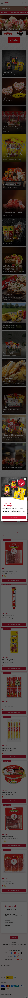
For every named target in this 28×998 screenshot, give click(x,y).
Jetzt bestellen (14, 517)
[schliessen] (25, 479)
